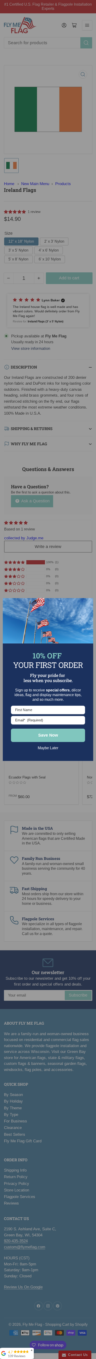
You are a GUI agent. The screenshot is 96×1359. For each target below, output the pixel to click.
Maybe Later (48, 748)
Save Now (48, 735)
